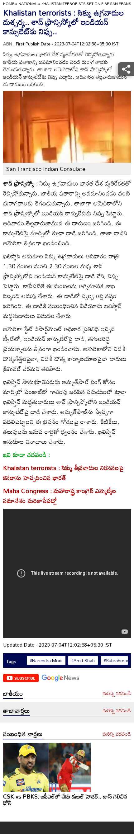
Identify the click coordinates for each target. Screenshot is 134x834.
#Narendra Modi (46, 660)
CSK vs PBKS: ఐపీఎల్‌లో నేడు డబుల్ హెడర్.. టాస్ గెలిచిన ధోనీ (65, 799)
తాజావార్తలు (16, 710)
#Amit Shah (83, 660)
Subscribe (24, 678)
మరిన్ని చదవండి (117, 693)
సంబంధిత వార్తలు (23, 734)
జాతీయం (13, 693)
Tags (11, 661)
